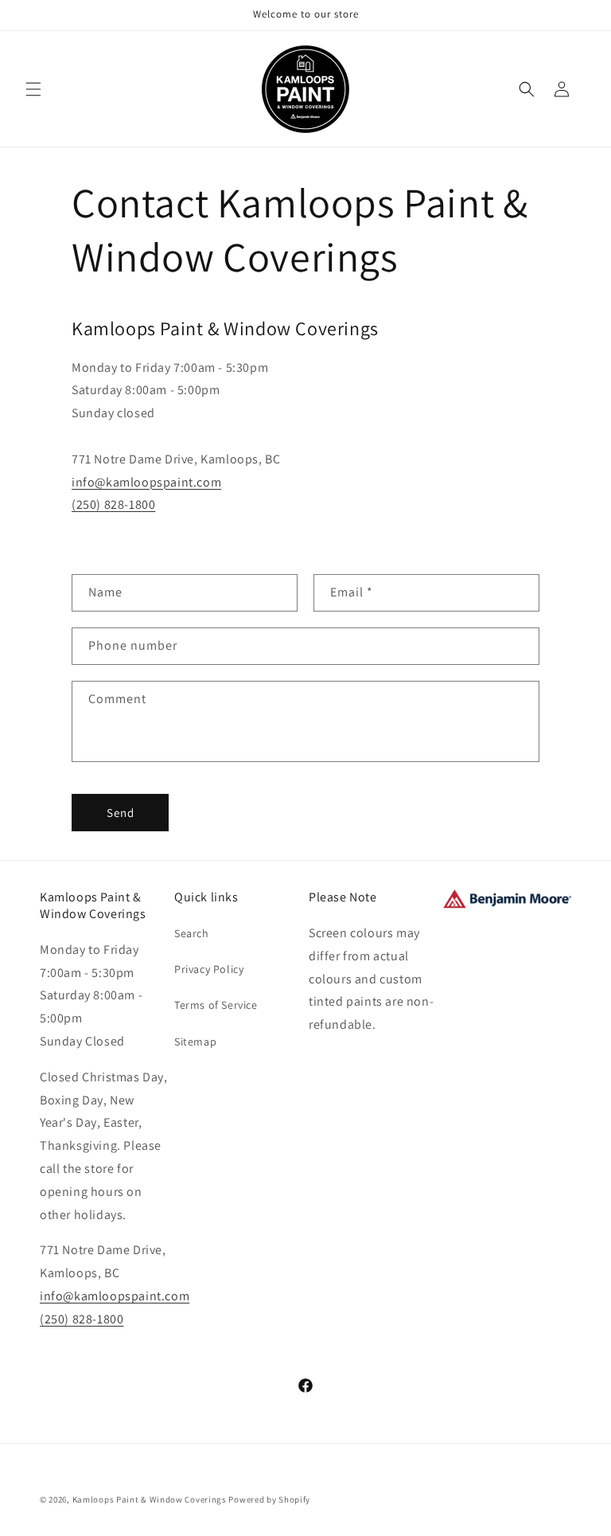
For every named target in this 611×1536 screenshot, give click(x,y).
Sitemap (195, 1041)
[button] (33, 89)
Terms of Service (216, 1005)
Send (120, 812)
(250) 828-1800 (113, 504)
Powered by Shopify (269, 1499)
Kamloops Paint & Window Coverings (149, 1499)
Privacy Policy (208, 969)
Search (191, 933)
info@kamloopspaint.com (146, 482)
